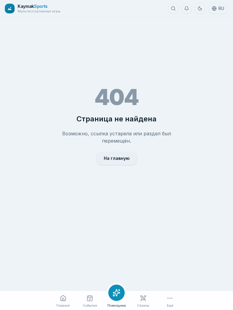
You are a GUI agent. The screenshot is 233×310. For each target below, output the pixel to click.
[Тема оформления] (199, 8)
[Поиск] (173, 8)
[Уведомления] (186, 8)
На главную (117, 158)
